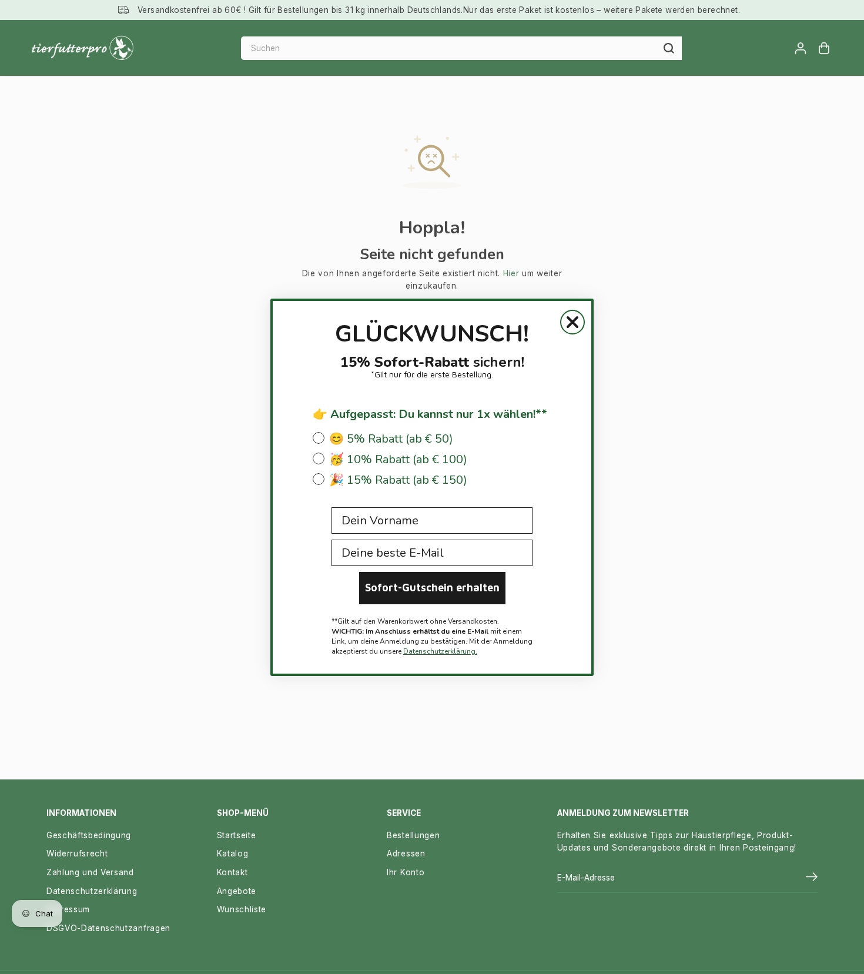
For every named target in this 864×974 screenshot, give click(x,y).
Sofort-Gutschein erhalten (432, 587)
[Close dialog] (572, 322)
